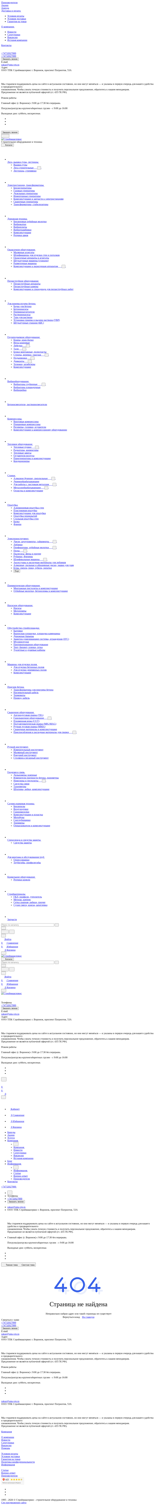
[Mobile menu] (3, 990)
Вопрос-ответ (8, 1473)
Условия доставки (16, 18)
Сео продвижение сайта (13, 1502)
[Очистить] (57, 925)
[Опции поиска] (3, 928)
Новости (11, 32)
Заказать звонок (9, 59)
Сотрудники (13, 34)
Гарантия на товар (17, 21)
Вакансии (12, 37)
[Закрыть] (3, 1097)
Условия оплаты (15, 16)
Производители (9, 1475)
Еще (17, 571)
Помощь (5, 1448)
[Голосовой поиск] (5, 932)
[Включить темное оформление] (5, 136)
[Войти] (2, 1083)
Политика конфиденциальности (18, 1462)
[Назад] (15, 1144)
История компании (17, 40)
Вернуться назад (71, 1317)
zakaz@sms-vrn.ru (10, 64)
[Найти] (11, 932)
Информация (8, 1464)
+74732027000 (8, 53)
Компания (6, 1431)
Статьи (5, 1470)
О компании (7, 1437)
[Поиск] (3, 1079)
